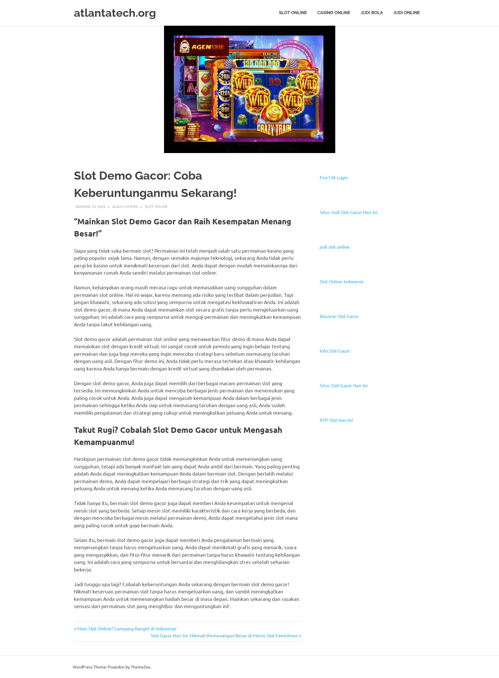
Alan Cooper (125, 206)
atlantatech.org (115, 12)
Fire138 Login (334, 177)
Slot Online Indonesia (341, 281)
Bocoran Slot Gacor (339, 316)
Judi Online (406, 12)
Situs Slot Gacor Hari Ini (344, 385)
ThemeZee (140, 666)
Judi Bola (372, 12)
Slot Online (293, 12)
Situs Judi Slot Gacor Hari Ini (348, 212)
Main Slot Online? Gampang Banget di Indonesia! (126, 628)
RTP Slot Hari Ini (336, 420)
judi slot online (335, 246)
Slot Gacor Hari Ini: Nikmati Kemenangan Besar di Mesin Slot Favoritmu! (224, 635)
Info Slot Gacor (335, 350)
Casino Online (333, 12)
